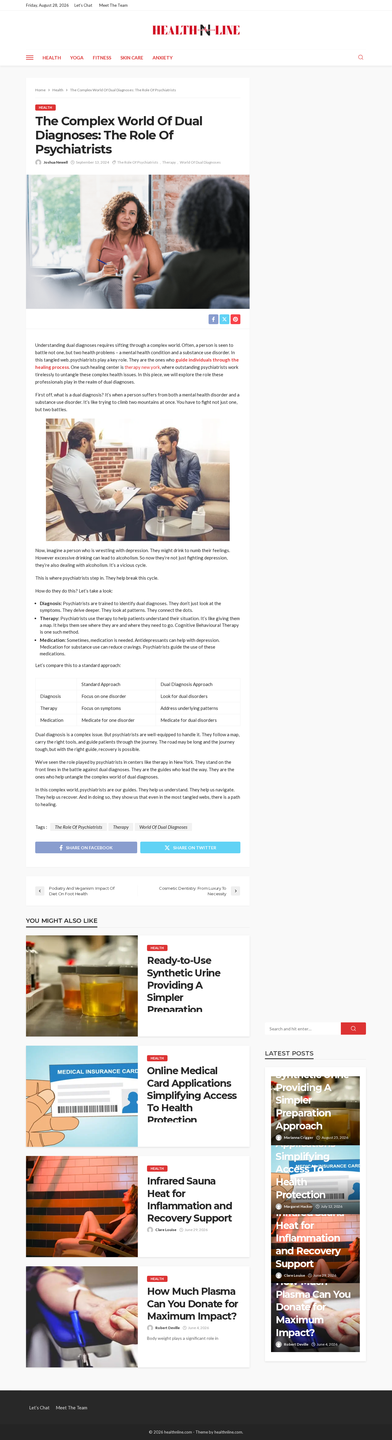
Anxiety (163, 57)
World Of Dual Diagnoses (200, 162)
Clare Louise (165, 1229)
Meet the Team (113, 5)
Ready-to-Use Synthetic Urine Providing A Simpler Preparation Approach (184, 991)
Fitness (102, 57)
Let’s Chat (83, 5)
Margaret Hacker (298, 1206)
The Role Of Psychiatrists (137, 162)
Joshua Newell (55, 162)
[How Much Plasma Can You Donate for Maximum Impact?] (82, 1316)
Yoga (77, 57)
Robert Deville (167, 1327)
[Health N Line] (196, 30)
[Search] (361, 58)
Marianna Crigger (298, 1137)
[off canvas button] (29, 58)
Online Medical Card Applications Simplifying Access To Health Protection (192, 1095)
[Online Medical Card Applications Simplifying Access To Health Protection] (82, 1096)
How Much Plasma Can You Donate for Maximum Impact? (192, 1303)
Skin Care (131, 57)
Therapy (169, 162)
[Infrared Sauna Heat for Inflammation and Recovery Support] (82, 1206)
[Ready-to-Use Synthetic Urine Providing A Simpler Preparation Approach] (82, 985)
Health (52, 57)
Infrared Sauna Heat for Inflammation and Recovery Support (189, 1199)
